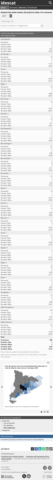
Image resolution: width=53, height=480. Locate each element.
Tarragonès (5, 292)
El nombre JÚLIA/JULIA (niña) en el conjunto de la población (22, 439)
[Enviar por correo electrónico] (47, 448)
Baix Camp (4, 99)
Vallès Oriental (6, 322)
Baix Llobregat (6, 143)
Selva (2, 277)
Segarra (3, 248)
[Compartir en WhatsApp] (43, 448)
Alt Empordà (5, 39)
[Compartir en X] (32, 448)
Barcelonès (5, 173)
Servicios (13, 7)
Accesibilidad (6, 469)
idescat (8, 3)
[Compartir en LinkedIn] (39, 448)
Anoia (3, 69)
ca (45, 467)
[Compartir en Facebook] (36, 448)
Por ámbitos (8, 425)
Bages (3, 84)
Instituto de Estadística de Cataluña (14, 472)
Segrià (3, 263)
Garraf (3, 188)
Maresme (4, 218)
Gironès (3, 203)
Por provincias (9, 423)
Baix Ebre (4, 114)
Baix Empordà (5, 129)
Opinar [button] (7, 449)
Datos (3, 7)
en (50, 467)
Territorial (5, 421)
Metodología (6, 21)
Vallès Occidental (6, 307)
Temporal (5, 430)
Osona (3, 233)
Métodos (22, 7)
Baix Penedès (5, 158)
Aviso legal (5, 467)
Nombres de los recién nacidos (12, 456)
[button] (51, 448)
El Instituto (32, 7)
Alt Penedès (5, 54)
